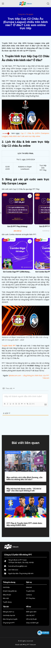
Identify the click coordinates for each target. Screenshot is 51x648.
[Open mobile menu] (3, 3)
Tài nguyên (29, 14)
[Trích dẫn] (21, 403)
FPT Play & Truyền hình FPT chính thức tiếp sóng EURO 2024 (24, 524)
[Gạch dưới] (10, 403)
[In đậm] (4, 403)
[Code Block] (24, 403)
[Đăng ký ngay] (30, 196)
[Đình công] (13, 403)
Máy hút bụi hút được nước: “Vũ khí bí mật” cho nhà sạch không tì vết (24, 490)
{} (30, 404)
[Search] (48, 3)
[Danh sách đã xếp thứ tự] (16, 403)
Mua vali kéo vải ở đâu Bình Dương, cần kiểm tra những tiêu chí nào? (24, 478)
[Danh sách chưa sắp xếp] (18, 403)
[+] (33, 404)
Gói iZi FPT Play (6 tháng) (17, 226)
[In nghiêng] (7, 403)
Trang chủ (21, 14)
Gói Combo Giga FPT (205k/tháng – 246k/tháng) (17, 272)
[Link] (27, 403)
